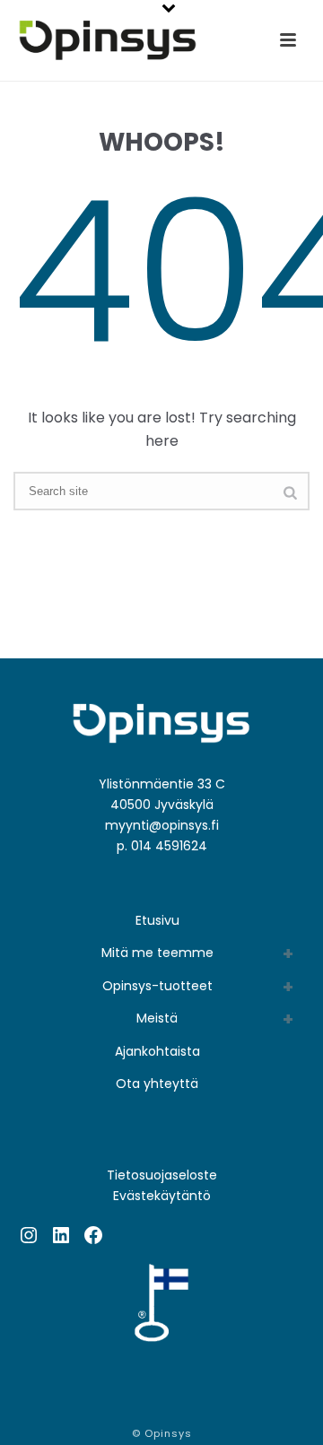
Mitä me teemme (157, 953)
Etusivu (157, 920)
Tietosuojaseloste (162, 1175)
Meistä (157, 1018)
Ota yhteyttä (157, 1083)
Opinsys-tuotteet (157, 986)
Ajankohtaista (157, 1051)
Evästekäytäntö (162, 1196)
